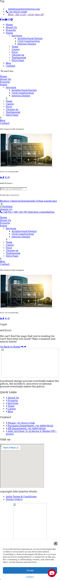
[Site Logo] (0, 73)
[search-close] (1, 204)
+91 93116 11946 (17, 11)
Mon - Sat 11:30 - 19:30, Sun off (26, 14)
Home (9, 24)
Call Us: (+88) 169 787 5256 (18, 212)
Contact (10, 66)
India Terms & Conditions (21, 496)
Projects (11, 30)
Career (16, 49)
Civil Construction (28, 41)
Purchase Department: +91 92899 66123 (30, 425)
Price (15, 52)
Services (17, 35)
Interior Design (26, 44)
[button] (55, 543)
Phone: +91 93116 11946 (21, 423)
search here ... (9, 71)
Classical (15, 201)
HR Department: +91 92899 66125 (26, 428)
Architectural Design (30, 38)
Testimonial (19, 57)
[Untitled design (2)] (10, 209)
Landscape (50, 201)
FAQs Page (18, 60)
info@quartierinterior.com (24, 9)
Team (15, 46)
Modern (5, 201)
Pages (9, 33)
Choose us (18, 55)
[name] (1, 19)
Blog (8, 63)
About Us (11, 27)
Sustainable (28, 201)
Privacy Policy (14, 499)
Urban (40, 201)
